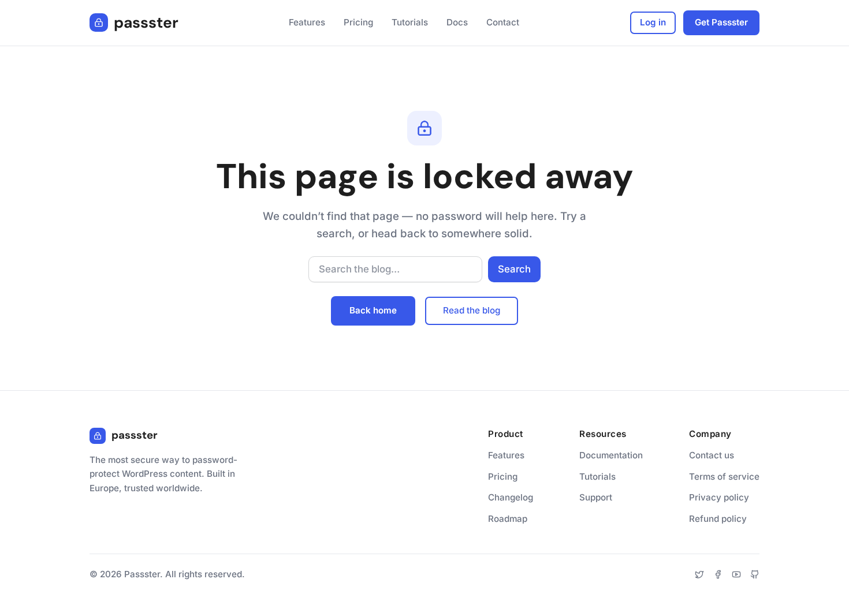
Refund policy (718, 518)
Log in (653, 22)
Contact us (711, 455)
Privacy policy (719, 497)
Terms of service (724, 476)
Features (506, 455)
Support (595, 497)
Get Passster (721, 22)
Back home (373, 310)
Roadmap (507, 518)
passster (146, 22)
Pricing (502, 476)
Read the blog (471, 310)
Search (514, 269)
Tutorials (597, 476)
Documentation (611, 455)
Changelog (510, 497)
